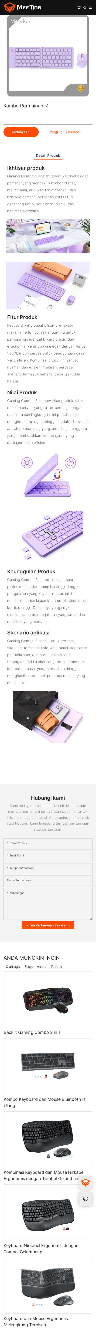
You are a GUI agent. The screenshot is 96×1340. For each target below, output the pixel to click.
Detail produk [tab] (48, 155)
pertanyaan (21, 132)
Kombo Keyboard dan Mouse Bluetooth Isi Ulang (45, 1102)
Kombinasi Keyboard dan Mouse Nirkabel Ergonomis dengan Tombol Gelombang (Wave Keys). (44, 1176)
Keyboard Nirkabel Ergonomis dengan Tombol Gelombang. (41, 1248)
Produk (56, 967)
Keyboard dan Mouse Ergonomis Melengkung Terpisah (36, 1321)
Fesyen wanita (35, 967)
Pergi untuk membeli (65, 132)
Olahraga (13, 967)
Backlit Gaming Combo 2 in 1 (32, 1032)
